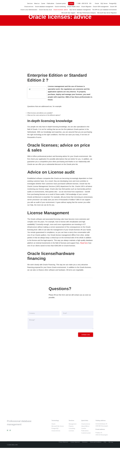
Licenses (71, 430)
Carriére (83, 428)
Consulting (72, 428)
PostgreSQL (55, 428)
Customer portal (86, 433)
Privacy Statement (63, 442)
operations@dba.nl (37, 379)
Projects (71, 426)
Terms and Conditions (95, 442)
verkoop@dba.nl (36, 362)
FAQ (105, 442)
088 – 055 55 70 (36, 371)
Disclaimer (85, 442)
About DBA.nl (85, 426)
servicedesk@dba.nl (37, 373)
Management (72, 424)
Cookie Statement (75, 442)
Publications (84, 430)
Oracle (53, 424)
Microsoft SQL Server (58, 426)
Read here (84, 243)
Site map (110, 442)
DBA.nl (15, 2)
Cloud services (56, 430)
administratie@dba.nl (37, 365)
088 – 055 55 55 (36, 360)
